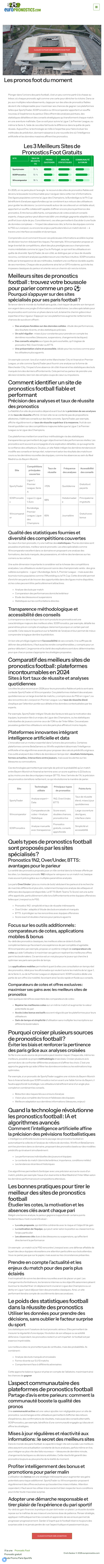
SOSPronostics (19, 174)
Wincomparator (19, 180)
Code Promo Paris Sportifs (18, 1558)
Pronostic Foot (22, 1550)
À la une (8, 1550)
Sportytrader (18, 169)
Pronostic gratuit (13, 1554)
